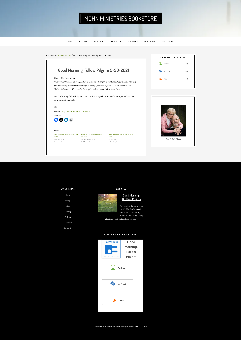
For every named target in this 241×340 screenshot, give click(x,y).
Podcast (67, 206)
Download (86, 111)
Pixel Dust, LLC (136, 326)
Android (122, 268)
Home (68, 195)
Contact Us (67, 228)
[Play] (55, 107)
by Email (122, 284)
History (67, 200)
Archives (68, 217)
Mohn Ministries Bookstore (120, 18)
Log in (145, 326)
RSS (121, 301)
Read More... (130, 219)
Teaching (68, 211)
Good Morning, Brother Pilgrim (131, 197)
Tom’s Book (68, 222)
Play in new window (71, 111)
